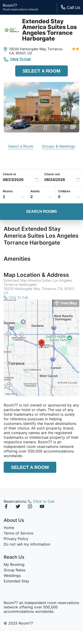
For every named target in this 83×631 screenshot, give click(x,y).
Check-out (52, 174)
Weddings (12, 575)
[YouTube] (42, 507)
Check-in (9, 174)
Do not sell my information (27, 544)
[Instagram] (30, 507)
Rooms (8, 191)
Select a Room (41, 70)
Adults (35, 191)
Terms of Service (18, 533)
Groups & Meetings (58, 146)
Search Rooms (41, 211)
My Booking (14, 564)
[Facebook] (6, 507)
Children (64, 191)
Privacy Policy (16, 538)
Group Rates (14, 570)
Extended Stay (16, 581)
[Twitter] (18, 507)
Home (9, 527)
